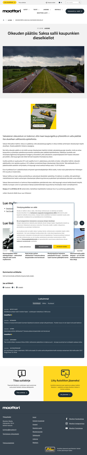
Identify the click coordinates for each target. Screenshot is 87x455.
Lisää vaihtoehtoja (25, 246)
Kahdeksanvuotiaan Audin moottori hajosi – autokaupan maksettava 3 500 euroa (27, 312)
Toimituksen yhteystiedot (11, 434)
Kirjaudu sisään (51, 2)
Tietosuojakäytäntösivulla (29, 239)
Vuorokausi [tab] (36, 303)
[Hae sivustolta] (79, 2)
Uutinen (10, 20)
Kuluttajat (80, 251)
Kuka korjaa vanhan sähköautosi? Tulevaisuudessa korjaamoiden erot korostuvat (27, 331)
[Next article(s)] (82, 223)
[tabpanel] (43, 331)
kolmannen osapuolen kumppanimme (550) (44, 213)
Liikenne (47, 28)
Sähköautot (36, 435)
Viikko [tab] (44, 303)
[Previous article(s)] (75, 223)
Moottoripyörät (37, 432)
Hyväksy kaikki (62, 246)
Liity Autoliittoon (8, 2)
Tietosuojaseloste (8, 443)
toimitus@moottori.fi (9, 430)
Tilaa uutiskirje (22, 2)
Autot (34, 417)
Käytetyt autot (37, 428)
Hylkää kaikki (43, 246)
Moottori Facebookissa (76, 419)
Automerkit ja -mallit (74, 11)
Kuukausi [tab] (51, 303)
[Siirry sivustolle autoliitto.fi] (50, 449)
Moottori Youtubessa (76, 428)
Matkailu (35, 442)
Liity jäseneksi (64, 395)
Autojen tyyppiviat (38, 421)
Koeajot (35, 424)
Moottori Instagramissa (76, 423)
